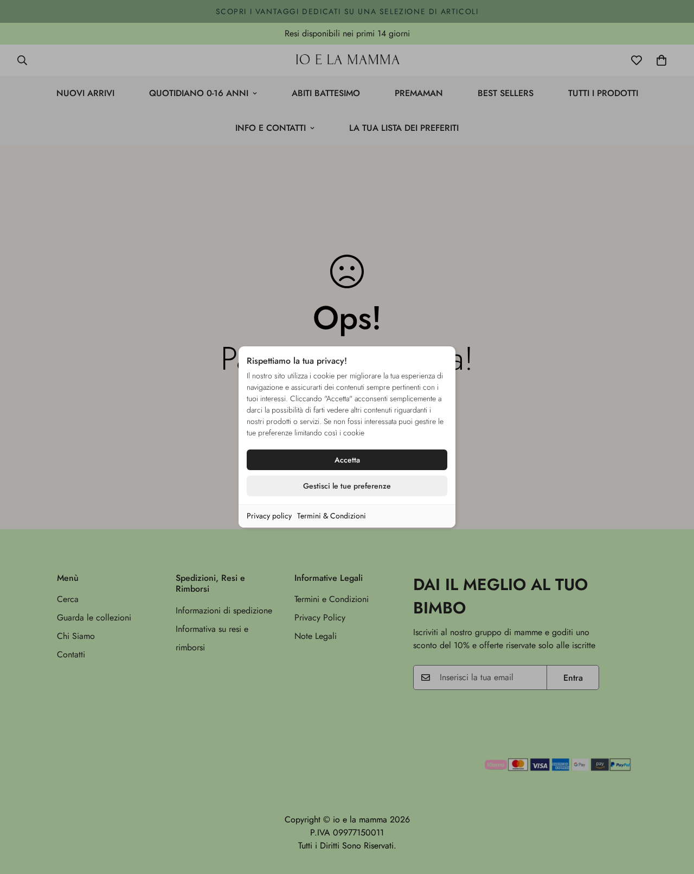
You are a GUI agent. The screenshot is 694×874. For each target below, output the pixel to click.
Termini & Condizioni (331, 515)
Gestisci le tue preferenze (347, 485)
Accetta (347, 459)
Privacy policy (269, 515)
